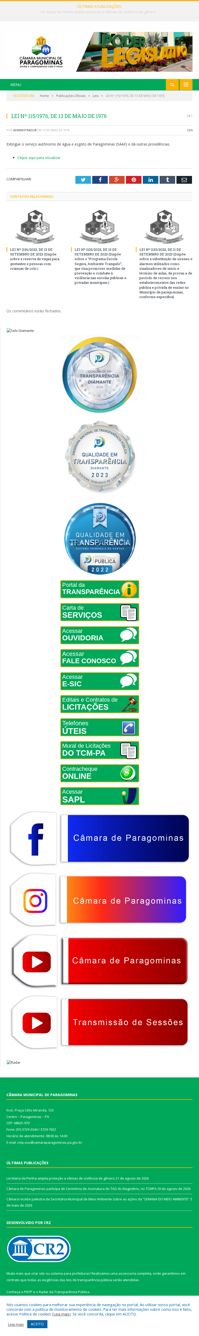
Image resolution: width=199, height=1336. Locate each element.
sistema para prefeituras (70, 1273)
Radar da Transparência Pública (64, 1291)
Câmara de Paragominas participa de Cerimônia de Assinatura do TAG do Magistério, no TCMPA (98, 12)
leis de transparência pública (89, 1280)
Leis (190, 130)
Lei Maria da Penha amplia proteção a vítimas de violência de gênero (60, 1178)
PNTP (28, 1291)
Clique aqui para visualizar (38, 157)
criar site (38, 1273)
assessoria (127, 1273)
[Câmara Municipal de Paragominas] (99, 50)
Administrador (25, 130)
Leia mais (61, 1314)
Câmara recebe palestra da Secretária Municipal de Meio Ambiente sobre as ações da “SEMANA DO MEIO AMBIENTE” (97, 1199)
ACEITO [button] (37, 1323)
